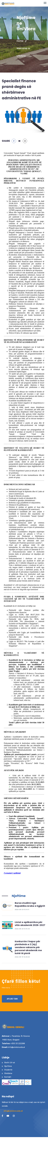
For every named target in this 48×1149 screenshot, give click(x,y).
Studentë (8, 1070)
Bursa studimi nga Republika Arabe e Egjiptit (30, 904)
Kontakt (7, 1077)
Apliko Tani (12, 999)
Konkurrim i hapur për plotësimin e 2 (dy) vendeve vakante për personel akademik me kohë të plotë (28, 947)
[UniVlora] (7, 906)
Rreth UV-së (9, 1062)
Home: (20, 40)
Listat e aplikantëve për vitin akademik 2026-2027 (30, 924)
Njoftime (19, 896)
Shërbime (8, 1073)
